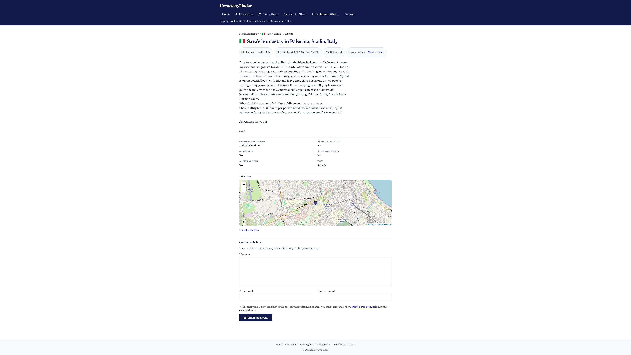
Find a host (291, 344)
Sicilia (277, 33)
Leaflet (370, 224)
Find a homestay (249, 33)
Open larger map (249, 230)
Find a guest (306, 344)
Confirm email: (326, 291)
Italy (267, 33)
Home (226, 14)
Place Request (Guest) (325, 14)
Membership (323, 344)
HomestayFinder (236, 5)
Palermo (288, 33)
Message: (245, 254)
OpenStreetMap (384, 224)
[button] (243, 184)
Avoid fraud (339, 344)
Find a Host (246, 14)
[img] (315, 203)
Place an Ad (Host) (295, 14)
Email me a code (258, 317)
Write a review (376, 52)
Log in (352, 14)
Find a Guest (270, 14)
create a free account (363, 306)
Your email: (246, 291)
